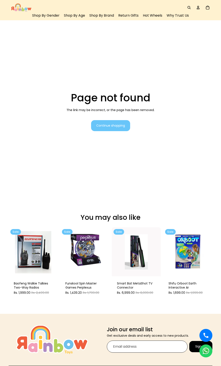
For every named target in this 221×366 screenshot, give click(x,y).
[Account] (198, 7)
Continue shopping (110, 125)
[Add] (51, 269)
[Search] (189, 7)
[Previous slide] (13, 251)
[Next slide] (53, 251)
